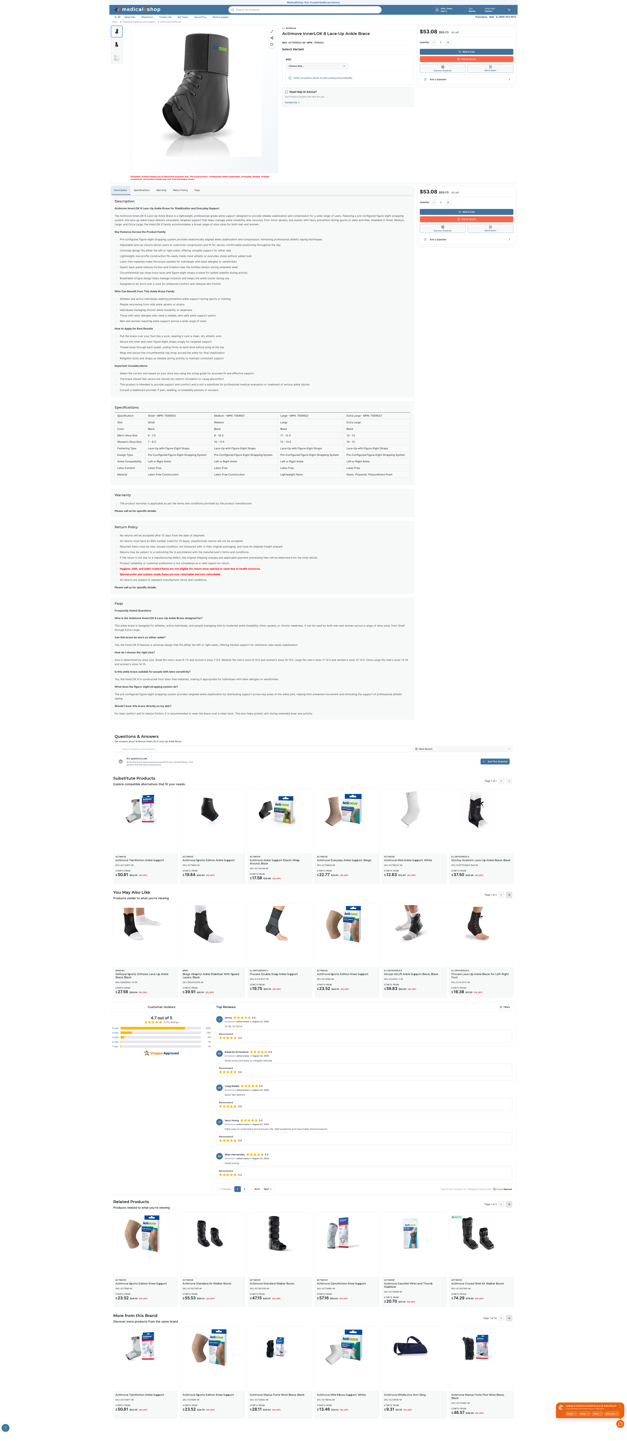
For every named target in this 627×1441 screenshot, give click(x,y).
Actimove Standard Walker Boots (272, 1283)
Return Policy (180, 190)
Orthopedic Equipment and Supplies (139, 22)
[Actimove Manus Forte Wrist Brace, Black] (280, 1347)
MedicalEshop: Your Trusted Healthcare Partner (313, 2)
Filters (507, 1007)
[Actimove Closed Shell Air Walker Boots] (481, 1233)
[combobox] (317, 66)
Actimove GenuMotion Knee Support (341, 1283)
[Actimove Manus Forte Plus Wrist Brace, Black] (481, 1347)
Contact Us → (292, 102)
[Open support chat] (620, 1424)
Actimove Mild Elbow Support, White (341, 1394)
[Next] (272, 99)
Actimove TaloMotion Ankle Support (139, 860)
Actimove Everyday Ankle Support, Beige (344, 860)
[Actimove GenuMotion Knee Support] (347, 1233)
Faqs (197, 190)
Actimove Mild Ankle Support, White (408, 860)
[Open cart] (509, 10)
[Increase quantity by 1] (448, 42)
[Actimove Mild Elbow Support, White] (347, 1347)
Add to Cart (468, 51)
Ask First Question (498, 761)
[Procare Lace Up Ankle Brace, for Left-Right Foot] (481, 924)
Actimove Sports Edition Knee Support (342, 974)
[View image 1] (117, 31)
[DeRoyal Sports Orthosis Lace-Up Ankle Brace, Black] (145, 924)
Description (120, 190)
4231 (257, 1189)
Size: (289, 59)
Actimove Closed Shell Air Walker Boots (477, 1283)
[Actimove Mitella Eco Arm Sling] (414, 1347)
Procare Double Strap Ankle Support (274, 974)
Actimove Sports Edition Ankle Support (209, 860)
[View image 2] (117, 44)
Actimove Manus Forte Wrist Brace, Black (277, 1394)
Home (114, 22)
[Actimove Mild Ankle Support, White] (414, 810)
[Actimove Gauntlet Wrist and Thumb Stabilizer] (414, 1233)
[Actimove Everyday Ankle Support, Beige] (347, 810)
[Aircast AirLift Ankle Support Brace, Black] (414, 924)
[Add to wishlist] (272, 44)
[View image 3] (117, 58)
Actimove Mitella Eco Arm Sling (405, 1394)
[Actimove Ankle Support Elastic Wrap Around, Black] (280, 810)
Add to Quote (468, 59)
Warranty (161, 190)
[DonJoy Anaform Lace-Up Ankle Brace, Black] (481, 810)
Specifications (142, 190)
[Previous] (136, 99)
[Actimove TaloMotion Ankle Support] (145, 810)
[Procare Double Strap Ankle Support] (280, 924)
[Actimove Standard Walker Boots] (280, 1233)
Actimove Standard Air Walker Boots (207, 1283)
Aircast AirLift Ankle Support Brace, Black (411, 974)
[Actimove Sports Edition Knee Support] (347, 924)
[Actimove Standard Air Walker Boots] (213, 1233)
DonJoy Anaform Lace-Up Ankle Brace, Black (481, 860)
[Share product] (272, 37)
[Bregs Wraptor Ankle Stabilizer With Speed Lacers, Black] (213, 924)
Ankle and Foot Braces (170, 22)
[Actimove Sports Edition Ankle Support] (213, 810)
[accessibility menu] (5, 1428)
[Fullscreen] (272, 31)
